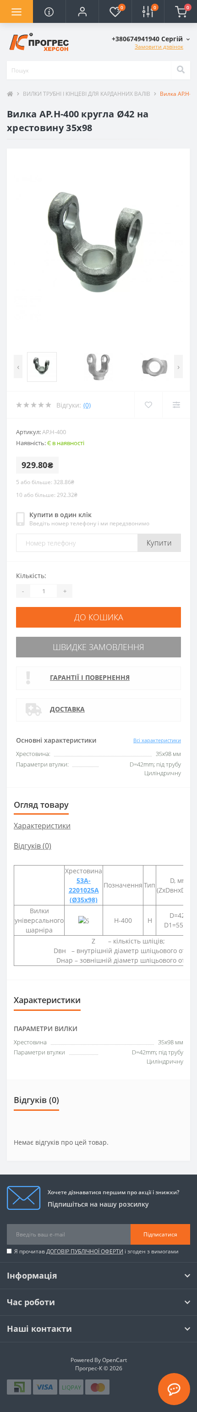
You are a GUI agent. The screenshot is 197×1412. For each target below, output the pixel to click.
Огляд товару (41, 804)
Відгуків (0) (32, 846)
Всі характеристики (157, 740)
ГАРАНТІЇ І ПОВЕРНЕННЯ (90, 677)
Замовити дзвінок (159, 46)
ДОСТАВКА (67, 709)
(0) (87, 405)
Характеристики (42, 826)
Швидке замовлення (98, 646)
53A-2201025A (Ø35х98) (84, 890)
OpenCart (114, 1360)
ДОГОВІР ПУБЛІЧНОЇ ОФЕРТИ (84, 1251)
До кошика (98, 617)
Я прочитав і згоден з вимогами (96, 1251)
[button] (82, 11)
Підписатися (160, 1234)
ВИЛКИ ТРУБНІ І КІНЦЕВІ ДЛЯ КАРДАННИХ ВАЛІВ (86, 94)
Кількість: (31, 575)
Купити (159, 543)
